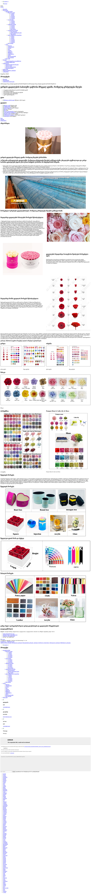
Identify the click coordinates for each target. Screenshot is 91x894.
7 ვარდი (12, 15)
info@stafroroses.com (7, 716)
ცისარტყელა (11, 54)
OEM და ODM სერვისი (10, 67)
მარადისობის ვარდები (27, 642)
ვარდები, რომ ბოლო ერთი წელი (41, 642)
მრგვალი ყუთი (11, 12)
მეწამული (10, 52)
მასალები (7, 58)
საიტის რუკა (3, 641)
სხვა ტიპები (13, 29)
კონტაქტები (5, 71)
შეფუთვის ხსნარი (9, 68)
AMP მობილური (10, 641)
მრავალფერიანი (12, 56)
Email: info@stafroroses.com (8, 633)
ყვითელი (10, 51)
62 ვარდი (12, 18)
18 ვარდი (12, 16)
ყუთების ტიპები (9, 11)
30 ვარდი (12, 25)
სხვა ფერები (11, 57)
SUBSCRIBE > (3, 120)
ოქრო (9, 55)
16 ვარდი (12, 21)
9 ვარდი (12, 38)
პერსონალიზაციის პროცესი (12, 64)
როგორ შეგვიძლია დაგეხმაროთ (13, 61)
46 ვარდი (12, 26)
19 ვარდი (12, 41)
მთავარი (5, 9)
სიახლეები (5, 69)
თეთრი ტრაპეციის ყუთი (16, 32)
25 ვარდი (12, 22)
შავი (9, 49)
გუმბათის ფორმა (12, 24)
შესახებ (4, 59)
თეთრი (9, 50)
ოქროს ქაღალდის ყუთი (8, 81)
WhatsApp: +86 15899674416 (9, 636)
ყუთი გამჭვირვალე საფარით (14, 35)
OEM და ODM (8, 65)
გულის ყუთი (11, 19)
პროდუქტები (6, 80)
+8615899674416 (6, 707)
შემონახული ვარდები (65, 642)
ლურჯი (9, 48)
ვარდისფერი (11, 46)
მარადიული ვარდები (17, 642)
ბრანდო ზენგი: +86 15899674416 (10, 634)
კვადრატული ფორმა (13, 30)
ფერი (6, 44)
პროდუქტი (5, 10)
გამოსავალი (6, 63)
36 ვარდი (12, 17)
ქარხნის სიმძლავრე (10, 62)
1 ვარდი (12, 13)
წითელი (10, 45)
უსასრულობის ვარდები (5, 642)
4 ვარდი (12, 36)
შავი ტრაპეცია (13, 31)
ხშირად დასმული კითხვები (9, 70)
